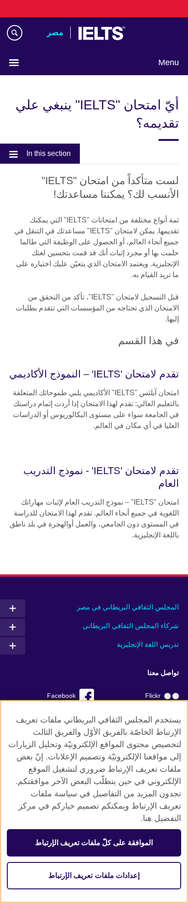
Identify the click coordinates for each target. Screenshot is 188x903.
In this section (48, 153)
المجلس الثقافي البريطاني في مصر (128, 607)
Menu (168, 62)
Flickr (153, 695)
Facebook (61, 695)
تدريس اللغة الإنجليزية (148, 644)
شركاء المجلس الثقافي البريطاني (131, 626)
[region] (94, 801)
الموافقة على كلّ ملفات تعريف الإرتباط (94, 842)
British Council (155, 33)
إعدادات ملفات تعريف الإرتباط (93, 875)
